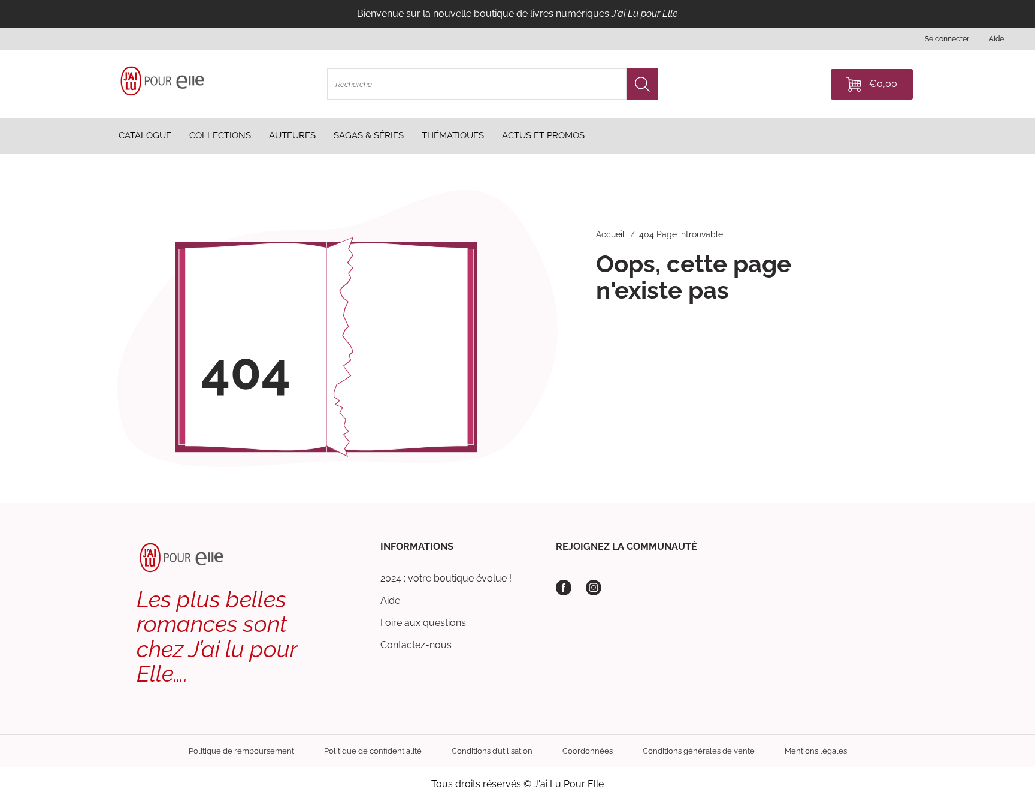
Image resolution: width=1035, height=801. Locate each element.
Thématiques (453, 135)
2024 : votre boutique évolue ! (446, 578)
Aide (390, 600)
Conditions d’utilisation (492, 750)
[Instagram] (593, 587)
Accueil (610, 234)
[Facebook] (563, 587)
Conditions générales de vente (699, 750)
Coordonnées (587, 750)
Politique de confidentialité (373, 750)
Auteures (292, 135)
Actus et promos (543, 135)
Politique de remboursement (241, 750)
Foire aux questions (423, 622)
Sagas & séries (369, 135)
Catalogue (145, 135)
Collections (220, 135)
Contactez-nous (416, 645)
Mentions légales (816, 750)
